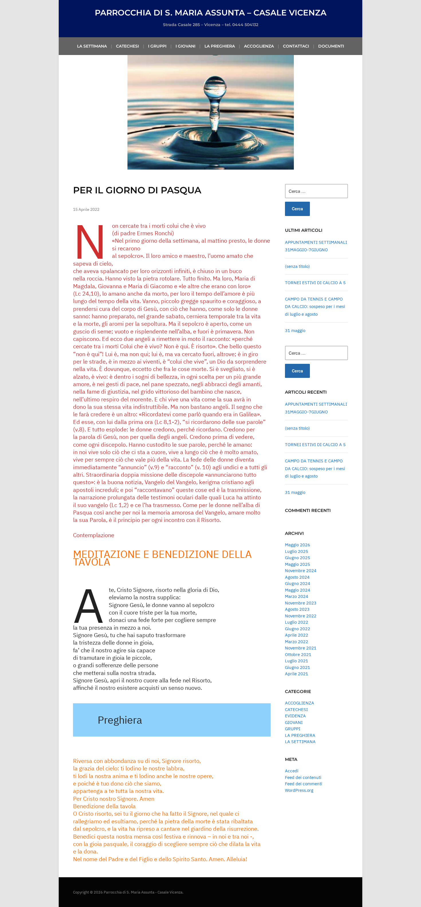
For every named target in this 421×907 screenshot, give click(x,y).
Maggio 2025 (297, 564)
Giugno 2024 (297, 583)
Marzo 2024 (296, 596)
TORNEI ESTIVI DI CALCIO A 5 (315, 282)
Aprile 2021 (296, 673)
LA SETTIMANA (92, 46)
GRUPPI (292, 728)
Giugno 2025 (297, 557)
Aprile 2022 (296, 635)
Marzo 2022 (296, 641)
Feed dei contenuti (303, 777)
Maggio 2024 (297, 590)
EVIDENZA (295, 715)
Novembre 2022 (300, 616)
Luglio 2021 (296, 660)
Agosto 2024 (297, 577)
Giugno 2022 (297, 628)
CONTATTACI (296, 46)
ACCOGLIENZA (259, 46)
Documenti (331, 46)
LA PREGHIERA (219, 46)
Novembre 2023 (300, 603)
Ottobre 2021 (298, 654)
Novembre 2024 (300, 570)
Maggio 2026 (297, 544)
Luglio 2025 (296, 551)
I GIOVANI (185, 46)
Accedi (291, 770)
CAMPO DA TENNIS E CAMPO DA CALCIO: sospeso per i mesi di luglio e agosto (315, 306)
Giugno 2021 (297, 667)
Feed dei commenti (303, 783)
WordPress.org (299, 790)
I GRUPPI (157, 46)
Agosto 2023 (297, 609)
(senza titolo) (297, 266)
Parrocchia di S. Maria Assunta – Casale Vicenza (210, 12)
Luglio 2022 (296, 622)
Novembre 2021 (300, 648)
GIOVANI (294, 722)
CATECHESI (127, 46)
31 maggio (295, 330)
